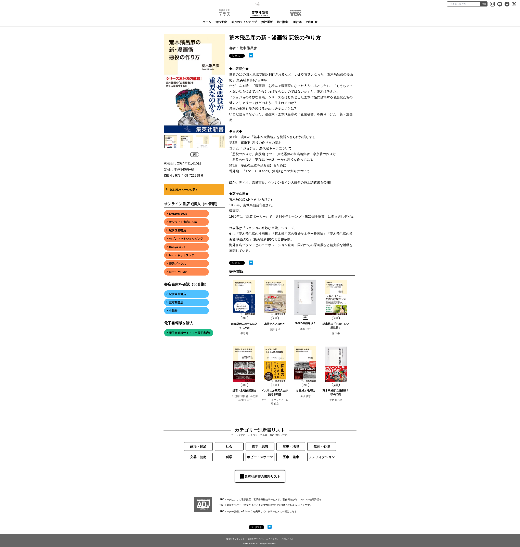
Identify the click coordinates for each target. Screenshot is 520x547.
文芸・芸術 (198, 457)
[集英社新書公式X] (514, 4)
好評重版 (267, 22)
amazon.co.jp (178, 213)
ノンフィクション (322, 457)
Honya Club (177, 247)
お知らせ (311, 22)
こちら (293, 511)
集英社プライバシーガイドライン (263, 539)
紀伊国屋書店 (177, 230)
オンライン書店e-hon (183, 222)
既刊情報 (283, 22)
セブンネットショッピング (186, 238)
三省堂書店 (176, 302)
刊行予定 (221, 22)
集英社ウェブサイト (235, 539)
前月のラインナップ (244, 22)
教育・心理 (322, 446)
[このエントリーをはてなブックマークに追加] (251, 55)
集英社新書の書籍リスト (262, 476)
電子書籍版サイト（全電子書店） (190, 332)
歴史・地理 (291, 446)
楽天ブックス (177, 263)
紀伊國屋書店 (177, 294)
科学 (229, 457)
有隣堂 (173, 310)
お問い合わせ (288, 539)
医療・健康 (291, 457)
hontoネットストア (181, 255)
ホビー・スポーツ (260, 457)
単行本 (297, 22)
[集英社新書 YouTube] (499, 4)
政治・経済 (198, 446)
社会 (229, 446)
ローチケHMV (178, 272)
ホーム (207, 22)
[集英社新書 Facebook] (507, 4)
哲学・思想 (260, 446)
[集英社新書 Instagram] (492, 4)
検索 (484, 4)
